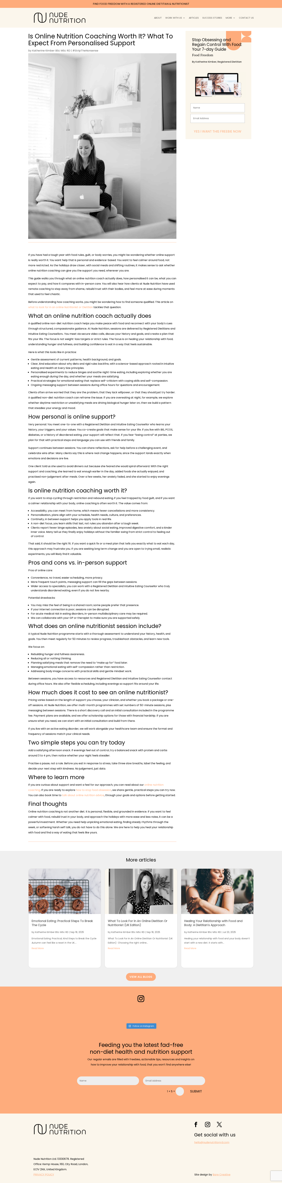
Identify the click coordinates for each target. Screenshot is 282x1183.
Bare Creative (221, 1174)
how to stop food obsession (93, 790)
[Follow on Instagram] (141, 999)
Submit (196, 1091)
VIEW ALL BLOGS (141, 977)
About (158, 17)
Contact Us (246, 17)
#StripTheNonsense (85, 50)
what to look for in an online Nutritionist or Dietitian (60, 307)
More (229, 17)
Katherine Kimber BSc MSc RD (51, 50)
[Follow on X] (219, 1124)
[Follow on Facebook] (196, 1124)
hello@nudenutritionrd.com (211, 1142)
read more (38, 948)
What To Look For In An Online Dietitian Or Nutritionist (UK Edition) (137, 923)
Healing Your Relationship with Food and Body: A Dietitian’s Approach (213, 923)
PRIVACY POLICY (43, 1174)
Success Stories (212, 17)
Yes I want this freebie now (217, 131)
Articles (194, 17)
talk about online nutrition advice (83, 795)
